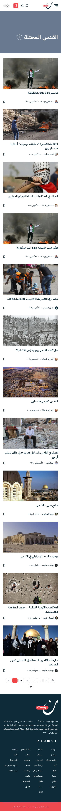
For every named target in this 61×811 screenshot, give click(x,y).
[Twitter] (52, 741)
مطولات (27, 760)
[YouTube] (48, 741)
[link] (19, 37)
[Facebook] (55, 741)
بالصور (28, 786)
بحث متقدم (13, 770)
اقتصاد (40, 749)
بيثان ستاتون (47, 565)
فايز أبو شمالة (47, 359)
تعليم (54, 781)
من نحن (14, 749)
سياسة (53, 749)
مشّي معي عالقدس (47, 505)
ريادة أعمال (38, 765)
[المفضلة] (16, 5)
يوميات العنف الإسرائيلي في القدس (39, 556)
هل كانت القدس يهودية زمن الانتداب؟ (37, 350)
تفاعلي (27, 776)
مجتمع (53, 754)
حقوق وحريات (51, 760)
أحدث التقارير (25, 749)
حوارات (27, 765)
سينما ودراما (38, 776)
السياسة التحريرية (11, 765)
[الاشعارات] (22, 5)
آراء (55, 765)
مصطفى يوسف (46, 101)
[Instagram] (45, 741)
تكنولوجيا (53, 786)
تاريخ (54, 770)
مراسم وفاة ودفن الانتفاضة (43, 93)
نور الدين (49, 463)
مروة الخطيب (47, 514)
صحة (41, 786)
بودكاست (27, 770)
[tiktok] (38, 741)
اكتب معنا (13, 760)
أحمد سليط (48, 154)
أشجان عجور (48, 618)
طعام (41, 781)
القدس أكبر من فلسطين (44, 401)
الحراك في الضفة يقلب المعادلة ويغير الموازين (33, 196)
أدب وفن (39, 760)
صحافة (40, 754)
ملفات (28, 754)
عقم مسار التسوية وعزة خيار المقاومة (37, 248)
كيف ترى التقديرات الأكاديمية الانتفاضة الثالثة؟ (32, 299)
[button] (55, 5)
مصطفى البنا (47, 205)
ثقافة (41, 792)
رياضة (54, 776)
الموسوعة (26, 781)
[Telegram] (41, 741)
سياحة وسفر (38, 770)
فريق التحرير (48, 308)
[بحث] (27, 5)
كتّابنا (15, 754)
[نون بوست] (48, 5)
